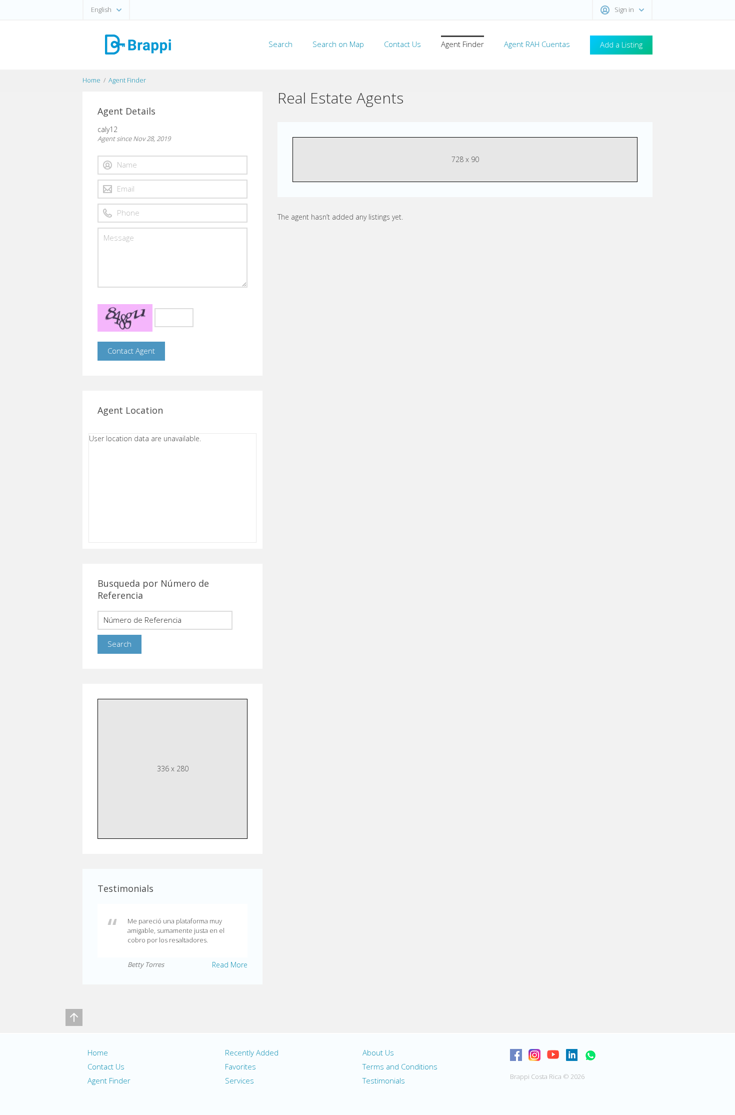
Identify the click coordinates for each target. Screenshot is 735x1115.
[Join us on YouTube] (553, 1055)
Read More (230, 964)
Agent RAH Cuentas (537, 44)
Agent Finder (462, 44)
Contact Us (402, 44)
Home (91, 80)
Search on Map (338, 44)
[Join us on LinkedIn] (572, 1055)
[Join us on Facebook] (516, 1055)
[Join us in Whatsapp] (590, 1055)
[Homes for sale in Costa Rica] (137, 44)
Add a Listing (621, 45)
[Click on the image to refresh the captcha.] (125, 318)
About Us (378, 1052)
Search (280, 44)
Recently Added (251, 1052)
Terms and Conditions (400, 1066)
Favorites (240, 1066)
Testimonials (383, 1080)
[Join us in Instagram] (534, 1055)
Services (239, 1080)
